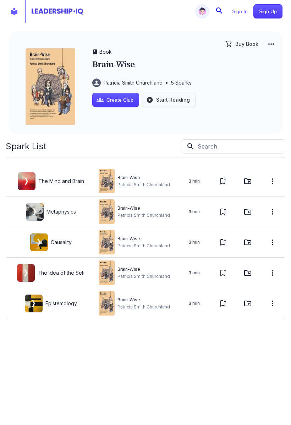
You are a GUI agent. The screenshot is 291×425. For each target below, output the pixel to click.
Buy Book (246, 44)
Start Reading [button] (173, 100)
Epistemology (61, 303)
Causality (61, 242)
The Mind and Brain (61, 181)
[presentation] (26, 181)
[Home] (57, 11)
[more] (271, 44)
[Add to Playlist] (248, 181)
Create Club (119, 100)
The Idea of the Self (61, 273)
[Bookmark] (223, 181)
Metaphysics (61, 212)
